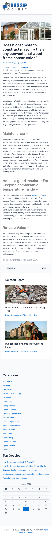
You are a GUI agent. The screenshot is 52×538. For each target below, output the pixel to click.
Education (7, 398)
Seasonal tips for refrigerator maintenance (20, 470)
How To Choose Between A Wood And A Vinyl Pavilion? (25, 466)
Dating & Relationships (12, 394)
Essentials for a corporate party (15, 478)
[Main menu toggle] (47, 7)
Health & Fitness (9, 410)
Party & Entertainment (12, 426)
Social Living (8, 438)
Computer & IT (9, 390)
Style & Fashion (9, 446)
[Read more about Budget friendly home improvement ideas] (26, 331)
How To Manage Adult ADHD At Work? (18, 462)
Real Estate (7, 434)
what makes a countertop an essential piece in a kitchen (26, 474)
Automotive (7, 382)
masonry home (38, 195)
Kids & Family (8, 418)
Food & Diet (7, 402)
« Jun (5, 519)
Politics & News (9, 430)
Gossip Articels (9, 406)
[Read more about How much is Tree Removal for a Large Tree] (26, 294)
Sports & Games (9, 442)
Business (6, 386)
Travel (5, 450)
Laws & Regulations (11, 422)
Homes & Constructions (14, 315)
